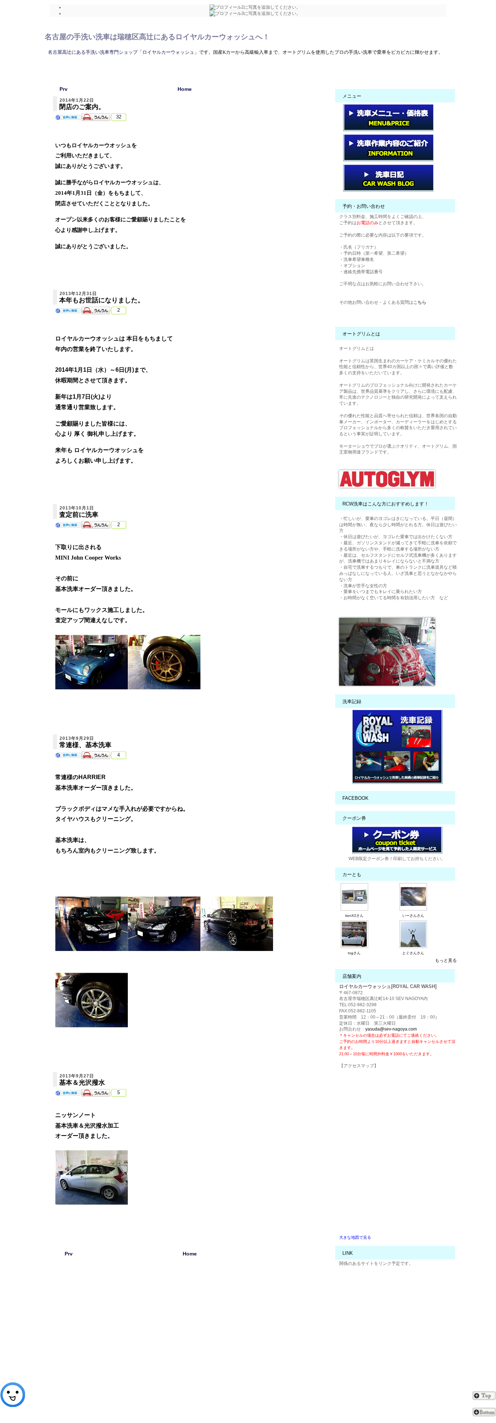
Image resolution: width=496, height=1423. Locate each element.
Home (185, 89)
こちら (419, 302)
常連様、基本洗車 (85, 745)
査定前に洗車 (78, 514)
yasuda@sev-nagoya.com (391, 1029)
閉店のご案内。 (82, 106)
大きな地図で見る (355, 1237)
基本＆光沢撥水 (82, 1082)
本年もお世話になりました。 (101, 300)
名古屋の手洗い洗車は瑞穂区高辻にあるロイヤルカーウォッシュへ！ (157, 37)
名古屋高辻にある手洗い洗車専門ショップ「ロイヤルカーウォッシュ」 (123, 52)
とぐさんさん (413, 953)
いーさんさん (413, 916)
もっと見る (446, 960)
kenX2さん (354, 916)
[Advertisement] (189, 1339)
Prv (64, 89)
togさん (354, 953)
